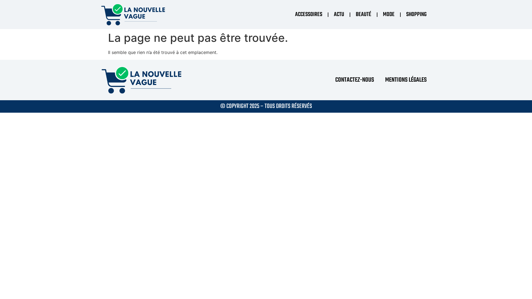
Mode (389, 14)
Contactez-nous (354, 80)
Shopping (416, 14)
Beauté (363, 14)
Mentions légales (406, 80)
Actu (339, 14)
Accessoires (308, 14)
